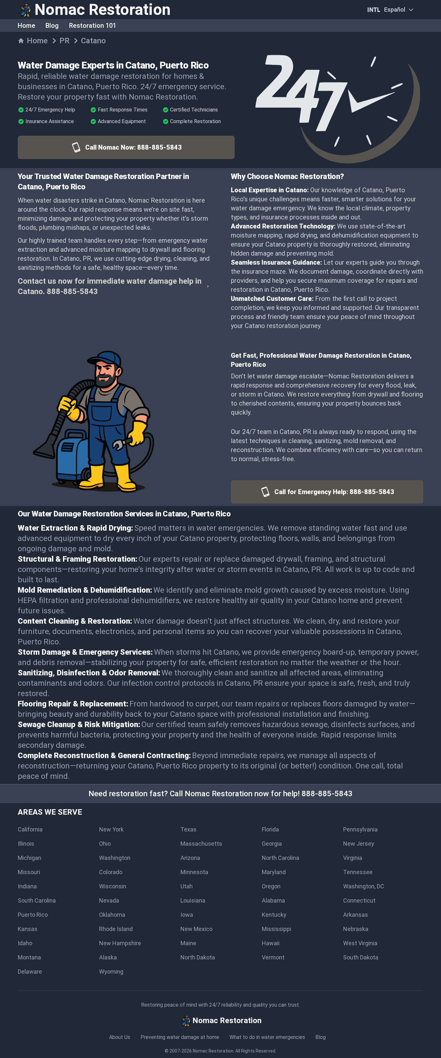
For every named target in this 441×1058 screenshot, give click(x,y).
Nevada (109, 900)
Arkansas (355, 914)
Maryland (274, 872)
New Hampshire (120, 943)
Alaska (108, 957)
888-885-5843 (327, 793)
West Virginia (360, 943)
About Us (119, 1037)
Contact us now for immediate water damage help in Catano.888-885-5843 (109, 286)
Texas (188, 829)
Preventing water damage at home (179, 1037)
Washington (114, 857)
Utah (186, 886)
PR (64, 40)
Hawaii (271, 943)
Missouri (29, 872)
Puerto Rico (33, 914)
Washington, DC (363, 886)
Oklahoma (112, 914)
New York (111, 829)
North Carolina (280, 857)
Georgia (272, 843)
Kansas (27, 929)
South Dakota (360, 957)
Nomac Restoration (213, 1050)
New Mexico (196, 929)
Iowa (186, 914)
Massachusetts (201, 843)
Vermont (273, 957)
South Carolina (37, 900)
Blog (52, 25)
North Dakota (197, 957)
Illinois (26, 843)
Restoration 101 (92, 25)
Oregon (271, 886)
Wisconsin (112, 886)
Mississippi (276, 929)
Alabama (273, 900)
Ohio (105, 843)
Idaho (25, 943)
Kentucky (274, 914)
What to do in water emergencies (267, 1037)
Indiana (27, 886)
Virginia (352, 857)
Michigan (29, 857)
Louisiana (192, 900)
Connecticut (359, 900)
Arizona (190, 857)
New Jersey (358, 843)
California (30, 829)
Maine (188, 943)
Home (26, 25)
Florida (270, 829)
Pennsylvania (360, 829)
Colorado (110, 872)
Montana (29, 957)
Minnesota (194, 872)
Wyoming (111, 971)
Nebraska (355, 929)
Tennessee (358, 872)
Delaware (30, 971)
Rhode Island (116, 929)
